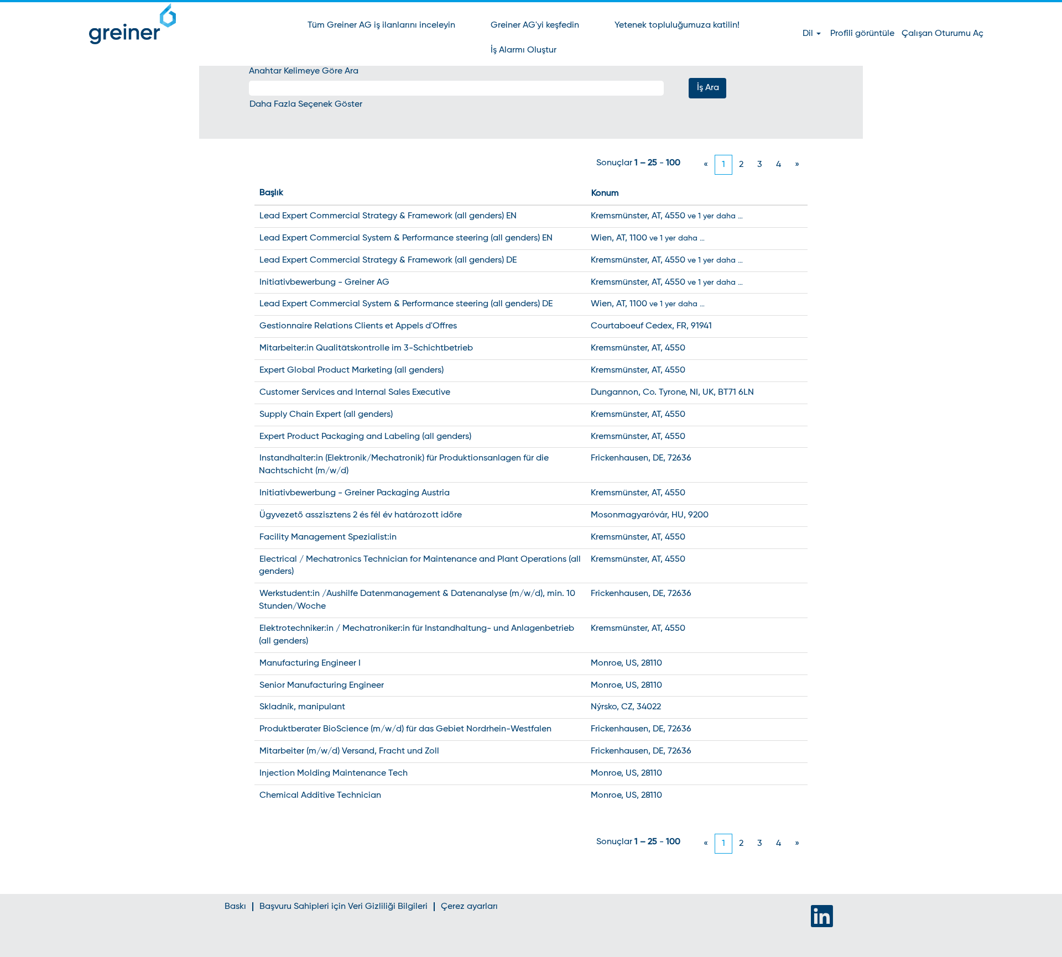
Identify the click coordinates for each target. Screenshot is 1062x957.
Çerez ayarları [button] (469, 906)
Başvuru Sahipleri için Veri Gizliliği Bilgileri (343, 906)
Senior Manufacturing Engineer (321, 685)
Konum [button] (605, 193)
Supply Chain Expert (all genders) (326, 414)
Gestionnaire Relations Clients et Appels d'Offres (358, 326)
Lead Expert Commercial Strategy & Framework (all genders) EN (388, 216)
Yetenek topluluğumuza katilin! (677, 25)
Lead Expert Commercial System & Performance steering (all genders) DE (406, 304)
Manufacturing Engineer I (310, 663)
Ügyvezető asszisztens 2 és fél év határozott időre (360, 515)
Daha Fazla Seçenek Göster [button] (305, 104)
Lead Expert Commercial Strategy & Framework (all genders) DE (388, 260)
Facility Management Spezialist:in (328, 537)
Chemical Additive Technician (320, 795)
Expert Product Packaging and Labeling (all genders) (365, 436)
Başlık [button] (271, 193)
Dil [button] (809, 33)
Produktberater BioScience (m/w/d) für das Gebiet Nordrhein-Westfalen (405, 729)
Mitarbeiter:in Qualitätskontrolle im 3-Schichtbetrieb (366, 348)
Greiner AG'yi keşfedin (535, 25)
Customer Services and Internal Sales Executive (354, 392)
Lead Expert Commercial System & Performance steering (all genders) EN (406, 238)
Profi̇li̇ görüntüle (862, 33)
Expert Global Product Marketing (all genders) (351, 370)
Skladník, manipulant (302, 707)
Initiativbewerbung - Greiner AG (324, 282)
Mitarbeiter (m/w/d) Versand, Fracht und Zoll (349, 751)
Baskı (235, 906)
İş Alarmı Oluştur (523, 50)
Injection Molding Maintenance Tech (333, 773)
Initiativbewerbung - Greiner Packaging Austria (354, 493)
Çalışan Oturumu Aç (942, 33)
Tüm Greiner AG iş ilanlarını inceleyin (381, 25)
